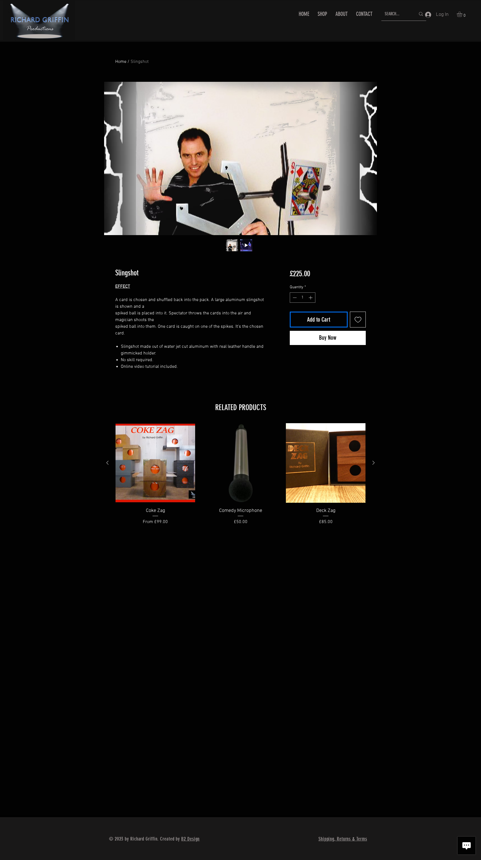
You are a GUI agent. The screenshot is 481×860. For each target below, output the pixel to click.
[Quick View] (155, 463)
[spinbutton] (303, 297)
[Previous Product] (107, 462)
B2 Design (190, 839)
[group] (240, 478)
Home (120, 62)
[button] (463, 14)
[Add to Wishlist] (358, 319)
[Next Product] (373, 462)
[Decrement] (294, 297)
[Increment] (311, 297)
